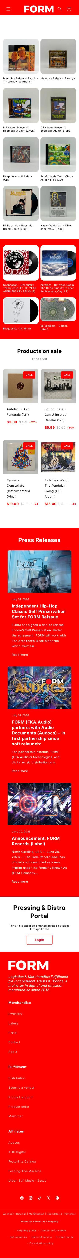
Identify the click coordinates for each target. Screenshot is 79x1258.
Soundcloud (54, 1213)
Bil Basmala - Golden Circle (54, 327)
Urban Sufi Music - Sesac (27, 1180)
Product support (20, 1097)
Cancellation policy (41, 1243)
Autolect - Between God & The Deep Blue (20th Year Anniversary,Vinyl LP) (57, 288)
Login (39, 940)
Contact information (53, 1230)
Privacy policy (64, 1237)
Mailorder (15, 1116)
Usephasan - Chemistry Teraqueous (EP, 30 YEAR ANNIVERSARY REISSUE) (19, 288)
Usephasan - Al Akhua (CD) (17, 178)
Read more (20, 654)
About (12, 1051)
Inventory (15, 1013)
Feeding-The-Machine (24, 1171)
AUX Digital (17, 1152)
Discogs (21, 1213)
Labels (13, 1023)
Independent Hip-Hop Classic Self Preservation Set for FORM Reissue (39, 611)
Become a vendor (21, 1087)
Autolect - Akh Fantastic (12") (18, 411)
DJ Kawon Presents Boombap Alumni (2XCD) (19, 129)
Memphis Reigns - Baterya (57, 78)
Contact (14, 1042)
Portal (12, 1033)
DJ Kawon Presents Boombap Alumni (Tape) (56, 129)
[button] (8, 9)
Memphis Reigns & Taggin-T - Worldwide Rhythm (20, 80)
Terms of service (41, 1237)
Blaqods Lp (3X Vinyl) (17, 328)
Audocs (14, 1142)
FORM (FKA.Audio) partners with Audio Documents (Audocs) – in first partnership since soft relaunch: (38, 733)
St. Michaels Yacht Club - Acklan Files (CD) (57, 178)
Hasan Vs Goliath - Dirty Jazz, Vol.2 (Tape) (56, 227)
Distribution (16, 1078)
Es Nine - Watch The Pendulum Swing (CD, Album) (57, 488)
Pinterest (70, 1213)
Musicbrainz (36, 1213)
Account (8, 1213)
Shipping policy (27, 1230)
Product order (18, 1106)
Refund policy (18, 1237)
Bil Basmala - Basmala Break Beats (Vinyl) (18, 227)
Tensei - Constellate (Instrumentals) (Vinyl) (18, 488)
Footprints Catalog (22, 1161)
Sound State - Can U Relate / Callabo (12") (56, 414)
